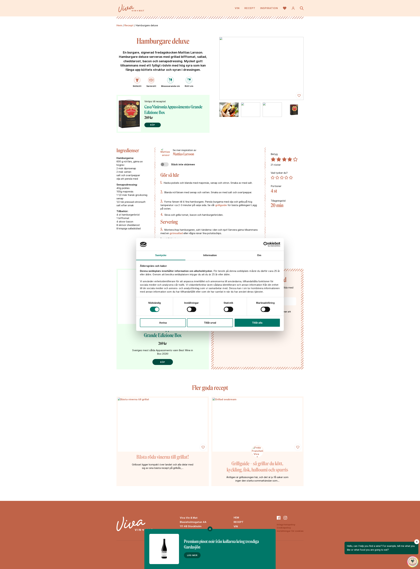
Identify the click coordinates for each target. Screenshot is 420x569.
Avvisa (163, 322)
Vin (237, 8)
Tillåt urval (210, 322)
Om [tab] (259, 255)
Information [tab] (210, 255)
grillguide (221, 205)
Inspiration (269, 8)
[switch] (191, 309)
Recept (249, 8)
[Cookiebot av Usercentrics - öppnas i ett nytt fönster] (266, 244)
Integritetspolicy (286, 524)
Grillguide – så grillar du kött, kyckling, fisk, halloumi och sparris (257, 467)
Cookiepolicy (284, 527)
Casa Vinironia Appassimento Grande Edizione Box (162, 332)
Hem (119, 25)
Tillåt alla (257, 322)
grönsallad (176, 233)
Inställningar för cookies (290, 531)
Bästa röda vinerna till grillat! (162, 457)
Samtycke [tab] (161, 255)
